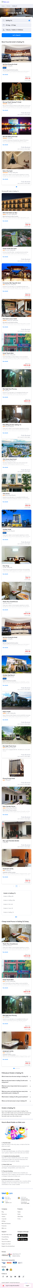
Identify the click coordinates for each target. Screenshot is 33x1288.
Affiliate (3, 1221)
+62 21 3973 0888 (25, 1203)
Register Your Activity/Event (8, 1246)
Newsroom (4, 1214)
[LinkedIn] (11, 1276)
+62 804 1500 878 (25, 1200)
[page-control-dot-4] (17, 1068)
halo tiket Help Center (7, 1234)
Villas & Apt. (20, 1216)
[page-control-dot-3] (16, 1068)
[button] (16, 1077)
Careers (3, 1216)
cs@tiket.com (8, 1202)
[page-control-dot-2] (15, 1068)
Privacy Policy (5, 1239)
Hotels (19, 1214)
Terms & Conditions (6, 1241)
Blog (3, 1212)
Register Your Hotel (6, 1244)
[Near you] (29, 21)
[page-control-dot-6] (19, 1068)
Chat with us (8, 1198)
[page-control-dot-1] (16, 186)
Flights (19, 1212)
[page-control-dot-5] (18, 1068)
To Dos (19, 1219)
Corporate (4, 1219)
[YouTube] (15, 1276)
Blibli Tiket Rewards (6, 1223)
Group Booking (5, 1237)
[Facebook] (3, 1276)
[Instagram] (19, 1276)
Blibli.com (4, 1228)
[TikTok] (23, 1276)
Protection (4, 1226)
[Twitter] (7, 1276)
